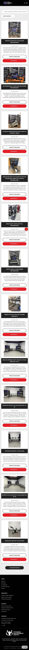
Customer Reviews (5, 586)
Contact (3, 588)
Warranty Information (5, 609)
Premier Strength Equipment (7, 595)
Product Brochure (14, 56)
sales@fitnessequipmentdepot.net (8, 618)
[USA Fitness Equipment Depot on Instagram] (4, 626)
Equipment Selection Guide (7, 607)
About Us (3, 581)
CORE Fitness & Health (6, 597)
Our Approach (4, 584)
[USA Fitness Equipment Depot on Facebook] (2, 626)
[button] (24, 3)
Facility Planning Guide (6, 606)
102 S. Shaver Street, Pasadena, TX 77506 (6, 623)
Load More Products (14, 567)
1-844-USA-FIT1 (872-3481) (7, 620)
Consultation (4, 611)
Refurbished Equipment (6, 599)
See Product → (14, 60)
